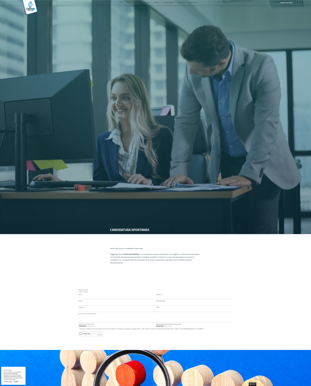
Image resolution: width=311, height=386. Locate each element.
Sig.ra (86, 292)
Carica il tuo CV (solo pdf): (86, 324)
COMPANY (136, 2)
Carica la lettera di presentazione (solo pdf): (168, 324)
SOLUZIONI (147, 2)
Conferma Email (160, 301)
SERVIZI (157, 2)
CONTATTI (180, 2)
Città (157, 307)
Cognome (158, 294)
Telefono (81, 307)
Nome (80, 294)
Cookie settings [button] (8, 381)
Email (80, 301)
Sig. (81, 292)
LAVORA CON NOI (168, 2)
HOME (128, 2)
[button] (286, 2)
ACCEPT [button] (15, 381)
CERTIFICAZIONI (192, 2)
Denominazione (83, 290)
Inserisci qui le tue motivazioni (87, 313)
